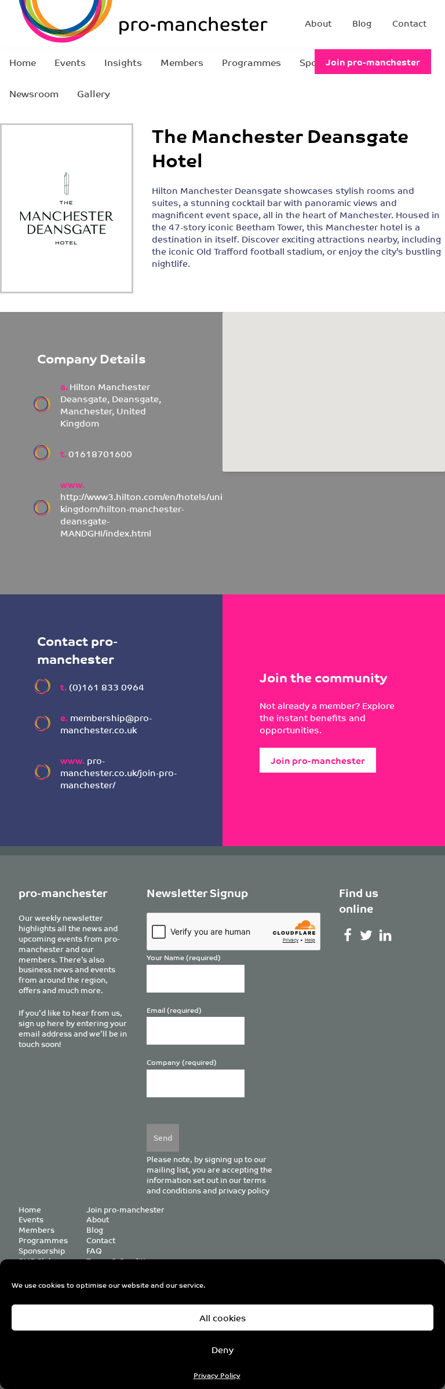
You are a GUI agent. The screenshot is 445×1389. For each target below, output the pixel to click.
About (318, 23)
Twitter (366, 935)
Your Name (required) (184, 957)
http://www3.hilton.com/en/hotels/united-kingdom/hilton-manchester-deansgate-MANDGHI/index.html (150, 514)
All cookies (222, 1317)
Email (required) (174, 1010)
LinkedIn (385, 935)
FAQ (94, 1250)
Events (70, 62)
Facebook (347, 935)
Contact (409, 23)
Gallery (93, 93)
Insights (123, 62)
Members (182, 62)
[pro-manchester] (93, 23)
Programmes (251, 62)
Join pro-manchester (373, 61)
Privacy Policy (217, 1375)
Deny (222, 1349)
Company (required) (182, 1062)
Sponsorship (42, 1250)
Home (22, 62)
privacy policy (243, 1190)
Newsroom (34, 93)
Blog (361, 23)
